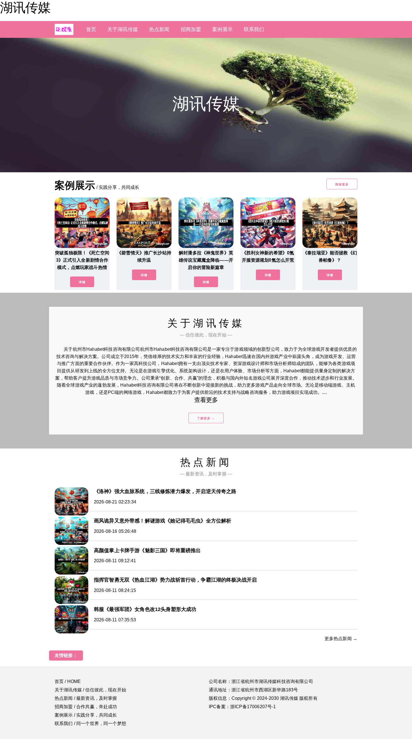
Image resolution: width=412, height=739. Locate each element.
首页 (91, 29)
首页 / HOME (68, 681)
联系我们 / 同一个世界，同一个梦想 (90, 723)
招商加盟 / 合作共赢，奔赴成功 (86, 706)
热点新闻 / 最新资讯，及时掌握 (86, 698)
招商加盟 (191, 29)
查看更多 (206, 399)
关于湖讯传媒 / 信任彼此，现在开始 (90, 689)
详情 (82, 282)
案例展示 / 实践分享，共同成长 (86, 715)
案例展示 (222, 29)
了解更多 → (206, 418)
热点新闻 (159, 29)
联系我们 (254, 29)
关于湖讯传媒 (122, 29)
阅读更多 (342, 184)
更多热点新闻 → (341, 638)
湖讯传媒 (25, 7)
